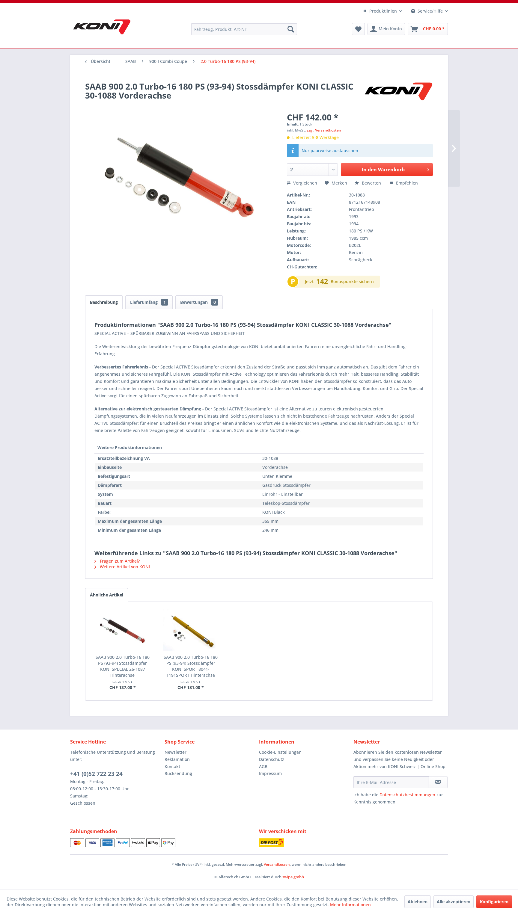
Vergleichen (304, 183)
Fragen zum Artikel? (119, 561)
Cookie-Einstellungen (280, 752)
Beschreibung (104, 302)
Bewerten (371, 183)
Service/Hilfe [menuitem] (430, 11)
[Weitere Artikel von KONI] (398, 92)
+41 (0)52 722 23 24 (96, 774)
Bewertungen (198, 302)
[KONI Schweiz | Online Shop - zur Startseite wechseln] (101, 26)
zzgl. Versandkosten (324, 130)
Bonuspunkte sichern (352, 281)
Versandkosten (277, 864)
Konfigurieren (494, 901)
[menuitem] (244, 29)
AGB (263, 766)
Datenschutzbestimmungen (407, 794)
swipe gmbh (293, 877)
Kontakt (172, 766)
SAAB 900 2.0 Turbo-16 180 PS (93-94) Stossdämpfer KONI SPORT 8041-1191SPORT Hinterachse (191, 666)
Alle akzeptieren (453, 901)
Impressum (270, 773)
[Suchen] (290, 29)
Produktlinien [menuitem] (383, 11)
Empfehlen (406, 183)
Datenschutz (271, 759)
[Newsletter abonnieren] (438, 782)
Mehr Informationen (350, 904)
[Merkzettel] (358, 29)
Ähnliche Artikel (106, 595)
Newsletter (175, 752)
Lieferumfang (148, 302)
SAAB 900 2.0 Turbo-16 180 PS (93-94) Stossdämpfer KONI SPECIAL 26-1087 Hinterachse (123, 666)
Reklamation (177, 759)
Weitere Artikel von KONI (124, 566)
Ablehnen (417, 901)
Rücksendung (178, 773)
